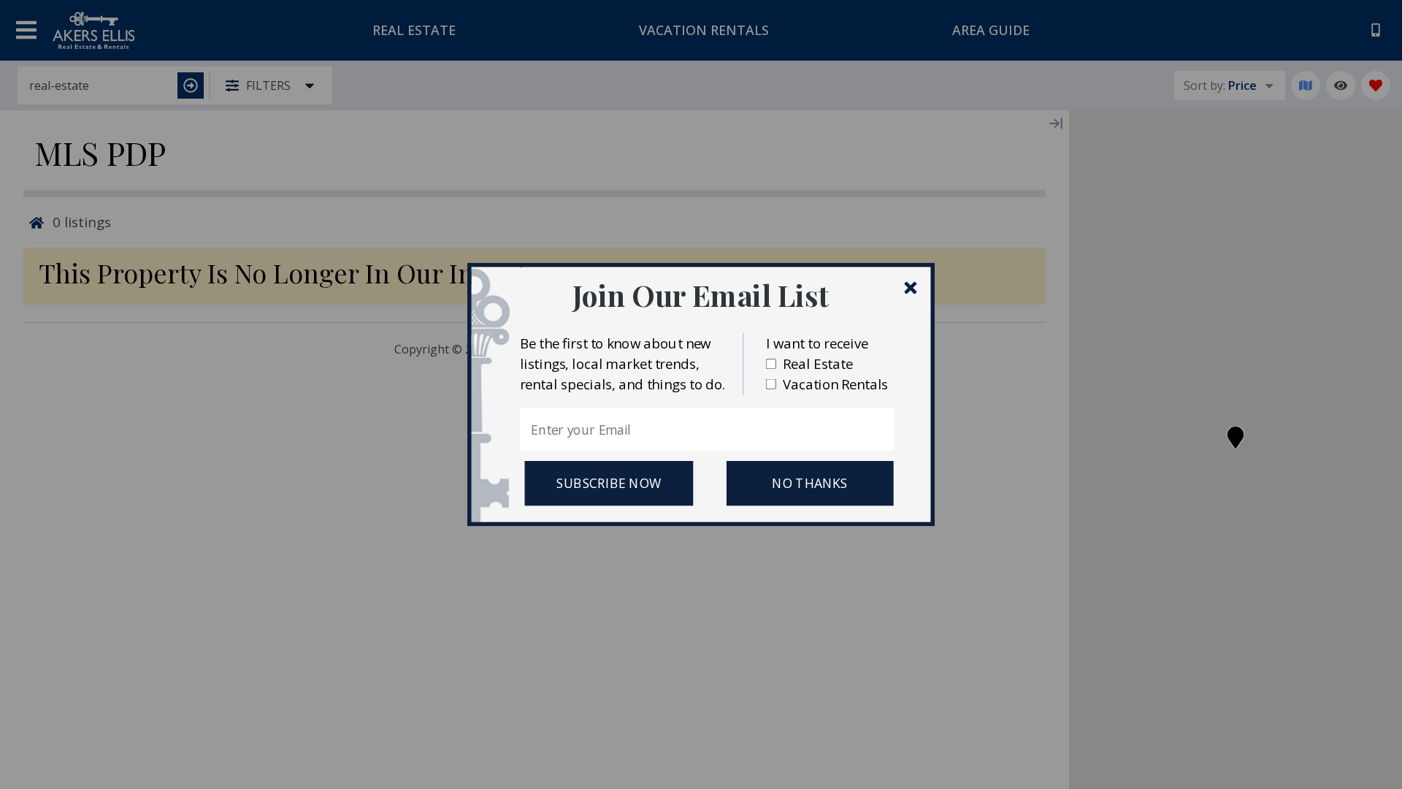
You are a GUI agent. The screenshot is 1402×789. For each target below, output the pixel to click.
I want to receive (817, 343)
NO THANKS (810, 483)
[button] (700, 294)
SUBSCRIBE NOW (608, 483)
